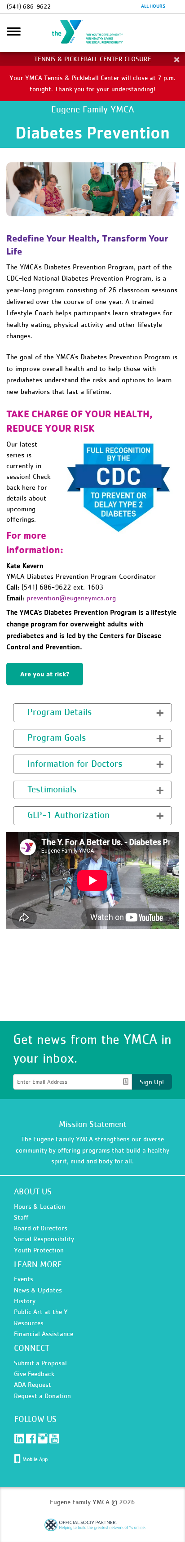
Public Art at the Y (41, 1311)
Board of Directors (40, 1228)
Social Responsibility (44, 1239)
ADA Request (32, 1384)
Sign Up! (152, 1082)
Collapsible (34, 711)
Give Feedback (34, 1373)
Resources (29, 1323)
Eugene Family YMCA (92, 32)
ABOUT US (33, 1191)
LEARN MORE (38, 1264)
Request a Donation (42, 1395)
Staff (21, 1217)
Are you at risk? (45, 674)
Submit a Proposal (40, 1363)
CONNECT (31, 1348)
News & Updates (38, 1290)
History (24, 1301)
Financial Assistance (43, 1333)
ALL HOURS (153, 6)
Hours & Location (39, 1206)
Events (23, 1279)
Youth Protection (39, 1250)
